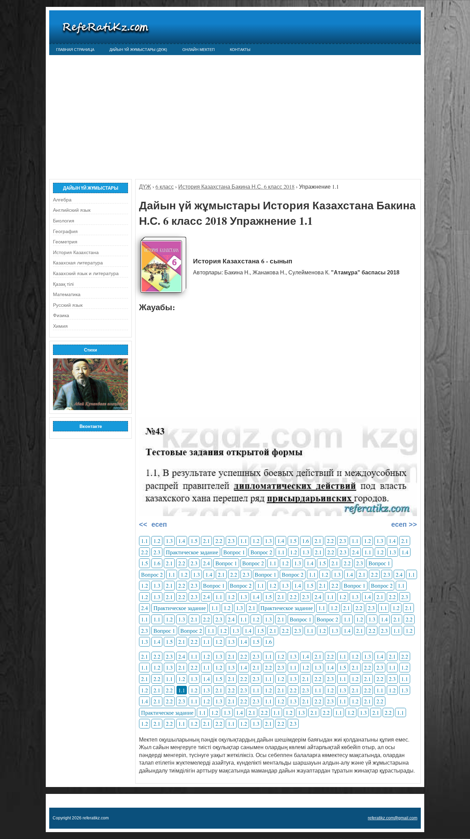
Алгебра (62, 199)
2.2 (218, 540)
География (65, 231)
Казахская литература (78, 262)
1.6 (305, 540)
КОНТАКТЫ (240, 50)
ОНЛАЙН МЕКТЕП (198, 50)
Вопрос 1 (234, 552)
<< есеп (153, 524)
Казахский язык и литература (86, 273)
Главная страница (75, 50)
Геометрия (65, 241)
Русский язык (68, 305)
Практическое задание (192, 552)
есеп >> (403, 524)
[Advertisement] (235, 113)
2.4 (355, 552)
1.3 (169, 540)
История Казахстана (76, 252)
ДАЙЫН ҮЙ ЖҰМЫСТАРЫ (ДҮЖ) (138, 50)
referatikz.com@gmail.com (392, 818)
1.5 (194, 540)
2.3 (231, 540)
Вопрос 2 (261, 552)
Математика (67, 294)
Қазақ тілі (63, 284)
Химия (60, 326)
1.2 (156, 540)
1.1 (144, 540)
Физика (61, 315)
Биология (63, 220)
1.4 (181, 540)
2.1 (206, 540)
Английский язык (71, 210)
